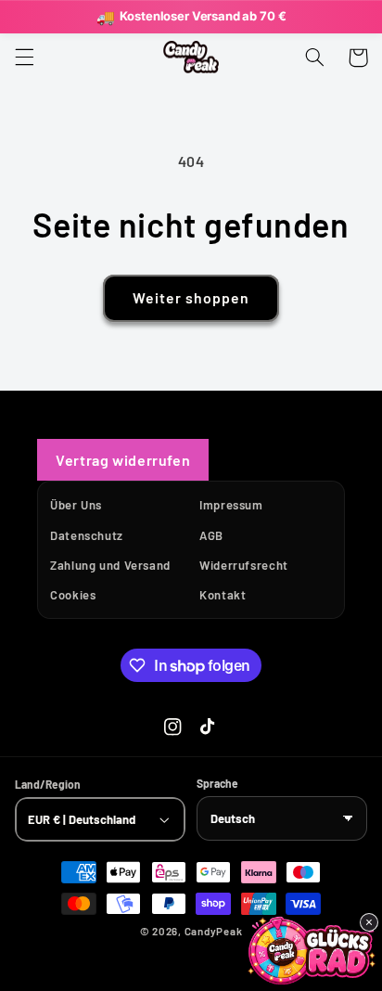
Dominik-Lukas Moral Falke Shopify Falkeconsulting (222, 958)
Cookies (73, 594)
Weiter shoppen (191, 297)
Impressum (231, 504)
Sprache (217, 783)
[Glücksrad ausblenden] (369, 922)
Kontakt (222, 594)
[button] (24, 57)
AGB (211, 535)
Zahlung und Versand (110, 565)
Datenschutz (86, 535)
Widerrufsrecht (243, 565)
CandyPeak (214, 930)
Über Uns (76, 504)
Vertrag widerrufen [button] (123, 460)
